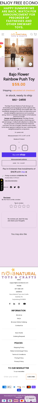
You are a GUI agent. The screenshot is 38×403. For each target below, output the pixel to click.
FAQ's (19, 319)
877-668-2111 (19, 289)
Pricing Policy (19, 358)
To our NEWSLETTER (18, 368)
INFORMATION (19, 310)
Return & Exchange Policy (19, 351)
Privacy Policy (19, 361)
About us (19, 315)
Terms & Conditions (19, 354)
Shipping (7, 90)
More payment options (19, 159)
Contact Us (19, 326)
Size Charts (19, 333)
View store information (11, 180)
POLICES (18, 343)
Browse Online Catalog (19, 322)
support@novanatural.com (19, 283)
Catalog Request (19, 336)
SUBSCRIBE (31, 377)
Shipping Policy (19, 347)
